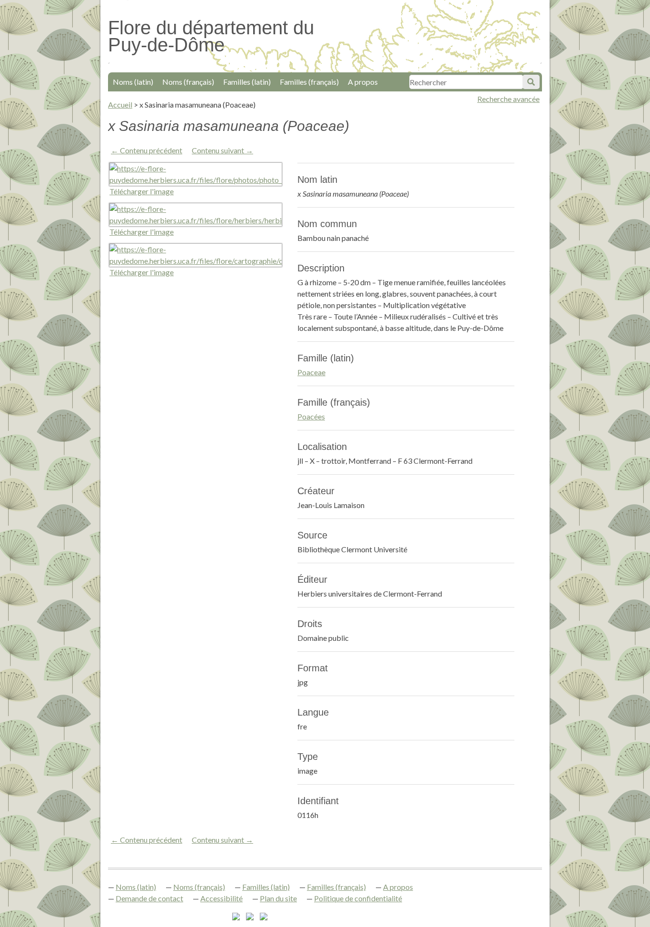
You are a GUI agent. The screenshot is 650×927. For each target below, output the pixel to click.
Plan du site (278, 898)
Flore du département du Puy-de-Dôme (211, 36)
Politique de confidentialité (358, 898)
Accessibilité (221, 898)
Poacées (311, 416)
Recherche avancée (508, 98)
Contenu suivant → (222, 150)
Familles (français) (309, 81)
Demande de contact (149, 898)
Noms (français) (188, 81)
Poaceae (311, 372)
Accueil (120, 104)
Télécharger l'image (141, 191)
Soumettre (531, 82)
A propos (363, 81)
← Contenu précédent (146, 150)
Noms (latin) (133, 81)
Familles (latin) (247, 81)
